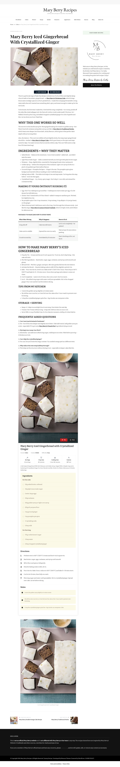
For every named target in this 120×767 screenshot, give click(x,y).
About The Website (96, 85)
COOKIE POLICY (89, 758)
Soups (41, 19)
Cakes (26, 19)
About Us (100, 19)
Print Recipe (56, 92)
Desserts (56, 19)
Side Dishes (77, 19)
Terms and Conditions (56, 763)
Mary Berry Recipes (60, 10)
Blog (93, 19)
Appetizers (67, 19)
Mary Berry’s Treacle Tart (47, 326)
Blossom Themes (66, 758)
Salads (49, 19)
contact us (64, 748)
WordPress (81, 758)
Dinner (34, 19)
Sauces (86, 19)
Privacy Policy (66, 763)
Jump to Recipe (41, 92)
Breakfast (18, 19)
